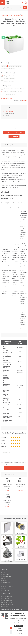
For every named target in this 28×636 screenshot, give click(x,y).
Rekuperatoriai (21, 14)
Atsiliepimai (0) (9, 428)
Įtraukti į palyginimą (9, 113)
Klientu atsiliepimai (5, 590)
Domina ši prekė (14, 136)
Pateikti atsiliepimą (14, 468)
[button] (15, 60)
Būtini (19, 628)
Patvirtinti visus (18, 625)
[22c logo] (7, 2)
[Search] (25, 7)
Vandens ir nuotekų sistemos (7, 604)
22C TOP (3, 588)
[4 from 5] (17, 437)
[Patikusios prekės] (22, 2)
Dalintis (7, 115)
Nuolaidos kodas (8, 133)
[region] (14, 381)
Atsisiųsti (7, 490)
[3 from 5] (15, 437)
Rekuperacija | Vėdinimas (10, 14)
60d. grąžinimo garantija (6, 582)
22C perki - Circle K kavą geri (7, 586)
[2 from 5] (13, 437)
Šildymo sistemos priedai (6, 600)
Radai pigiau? (20, 133)
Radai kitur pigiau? (5, 580)
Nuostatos (19, 630)
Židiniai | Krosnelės (5, 598)
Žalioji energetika (4, 606)
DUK (2, 584)
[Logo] (4, 616)
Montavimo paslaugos (6, 576)
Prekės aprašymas (10, 145)
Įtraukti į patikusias (9, 111)
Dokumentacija (9, 474)
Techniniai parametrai (11, 335)
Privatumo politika (5, 574)
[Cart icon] (26, 2)
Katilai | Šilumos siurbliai (6, 596)
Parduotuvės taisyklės (5, 572)
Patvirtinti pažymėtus (19, 622)
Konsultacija (3, 578)
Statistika (19, 633)
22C (2, 14)
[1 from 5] (11, 437)
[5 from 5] (20, 437)
